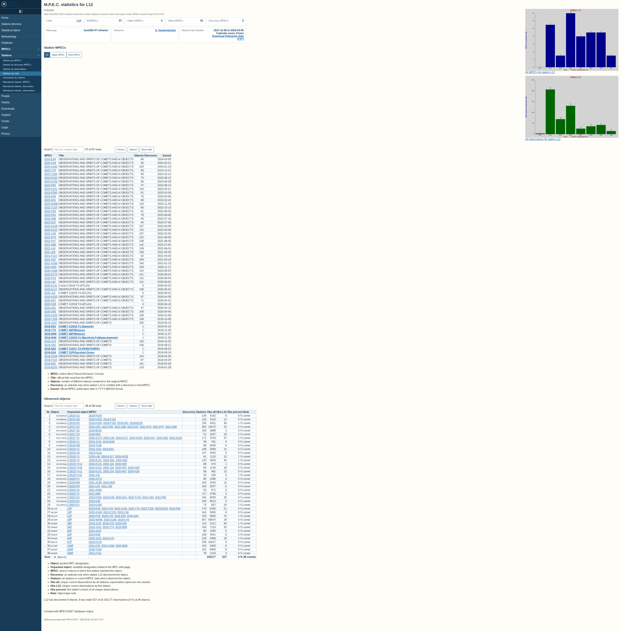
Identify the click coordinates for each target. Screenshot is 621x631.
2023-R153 (50, 177)
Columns (121, 149)
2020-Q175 (50, 274)
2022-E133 (50, 229)
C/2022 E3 (73, 497)
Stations (6, 55)
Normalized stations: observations (19, 91)
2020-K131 (50, 285)
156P (70, 545)
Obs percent (234, 412)
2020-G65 (50, 311)
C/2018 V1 (73, 441)
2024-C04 (50, 163)
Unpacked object (77, 412)
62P (69, 534)
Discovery (150, 155)
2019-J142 (50, 322)
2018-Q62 (50, 348)
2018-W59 (50, 334)
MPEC (48, 155)
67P (69, 542)
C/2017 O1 (73, 430)
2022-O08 (50, 218)
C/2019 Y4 (73, 460)
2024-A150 (50, 166)
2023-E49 (50, 196)
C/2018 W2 (73, 445)
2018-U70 (50, 341)
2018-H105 (50, 356)
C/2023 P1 (73, 505)
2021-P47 (50, 241)
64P (69, 538)
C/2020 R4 (73, 486)
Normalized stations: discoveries (18, 86)
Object (55, 412)
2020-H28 (50, 304)
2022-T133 (50, 207)
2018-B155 (50, 367)
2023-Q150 (50, 181)
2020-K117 (50, 289)
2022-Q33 (50, 211)
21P (69, 516)
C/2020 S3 (73, 490)
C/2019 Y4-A (74, 464)
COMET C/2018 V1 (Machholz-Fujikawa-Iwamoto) (88, 337)
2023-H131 (50, 189)
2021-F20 (50, 259)
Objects (139, 155)
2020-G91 (50, 308)
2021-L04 (49, 248)
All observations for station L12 (543, 139)
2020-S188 (50, 270)
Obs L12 (221, 412)
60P (69, 531)
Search (48, 149)
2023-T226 (50, 174)
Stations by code (11, 73)
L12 (79, 20)
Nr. (48, 412)
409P (70, 553)
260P (70, 549)
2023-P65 (50, 185)
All (47, 55)
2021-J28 (49, 252)
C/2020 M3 (73, 482)
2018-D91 (50, 363)
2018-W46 (50, 337)
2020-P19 (50, 278)
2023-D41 (50, 200)
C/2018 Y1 (73, 449)
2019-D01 (50, 326)
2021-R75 (50, 237)
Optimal (133, 149)
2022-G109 (50, 226)
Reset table (147, 149)
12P (69, 508)
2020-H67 (50, 300)
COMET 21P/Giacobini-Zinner (76, 352)
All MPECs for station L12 (540, 72)
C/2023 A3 (73, 501)
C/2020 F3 (73, 478)
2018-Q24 (50, 352)
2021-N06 (50, 244)
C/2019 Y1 (73, 456)
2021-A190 (50, 263)
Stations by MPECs (12, 60)
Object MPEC (58, 55)
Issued (167, 155)
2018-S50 (50, 345)
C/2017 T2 (73, 438)
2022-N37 (50, 222)
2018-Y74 (50, 330)
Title (61, 155)
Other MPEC (74, 55)
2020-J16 (49, 293)
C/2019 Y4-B (74, 467)
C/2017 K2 (73, 426)
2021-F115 (50, 256)
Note (246, 412)
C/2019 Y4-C (74, 471)
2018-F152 (50, 360)
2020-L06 (49, 282)
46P (69, 527)
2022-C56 (50, 233)
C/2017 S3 (73, 434)
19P (69, 512)
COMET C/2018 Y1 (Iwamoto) (76, 326)
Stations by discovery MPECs (17, 65)
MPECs (6, 49)
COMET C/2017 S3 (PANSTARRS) (79, 348)
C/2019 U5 (73, 452)
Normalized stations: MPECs (16, 82)
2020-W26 (50, 267)
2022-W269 (51, 203)
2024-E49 (50, 159)
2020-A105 (50, 315)
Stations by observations (14, 69)
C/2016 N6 (73, 419)
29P (69, 519)
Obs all (211, 412)
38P (69, 523)
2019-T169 (50, 319)
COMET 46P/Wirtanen (72, 330)
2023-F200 (50, 192)
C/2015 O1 (73, 415)
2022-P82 (50, 215)
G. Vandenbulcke (165, 30)
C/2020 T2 (73, 493)
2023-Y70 (50, 170)
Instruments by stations (14, 78)
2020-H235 (50, 296)
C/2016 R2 (73, 423)
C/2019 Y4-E (74, 475)
